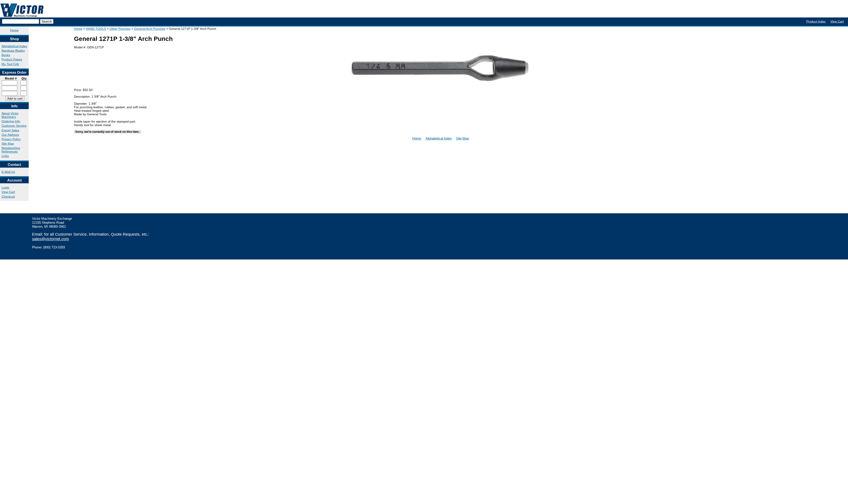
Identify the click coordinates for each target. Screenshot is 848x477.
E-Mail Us (8, 172)
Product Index (816, 21)
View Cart (837, 21)
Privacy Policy (11, 139)
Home (14, 30)
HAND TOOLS (96, 28)
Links (5, 156)
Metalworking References (11, 149)
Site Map (8, 143)
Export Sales (10, 130)
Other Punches (120, 28)
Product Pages (12, 59)
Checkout (8, 196)
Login (5, 187)
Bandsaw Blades (13, 50)
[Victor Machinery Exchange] (22, 10)
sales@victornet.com (50, 239)
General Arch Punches (149, 28)
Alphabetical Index (14, 46)
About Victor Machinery (10, 115)
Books (6, 55)
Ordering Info (11, 121)
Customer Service (14, 125)
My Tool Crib (10, 64)
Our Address (10, 134)
